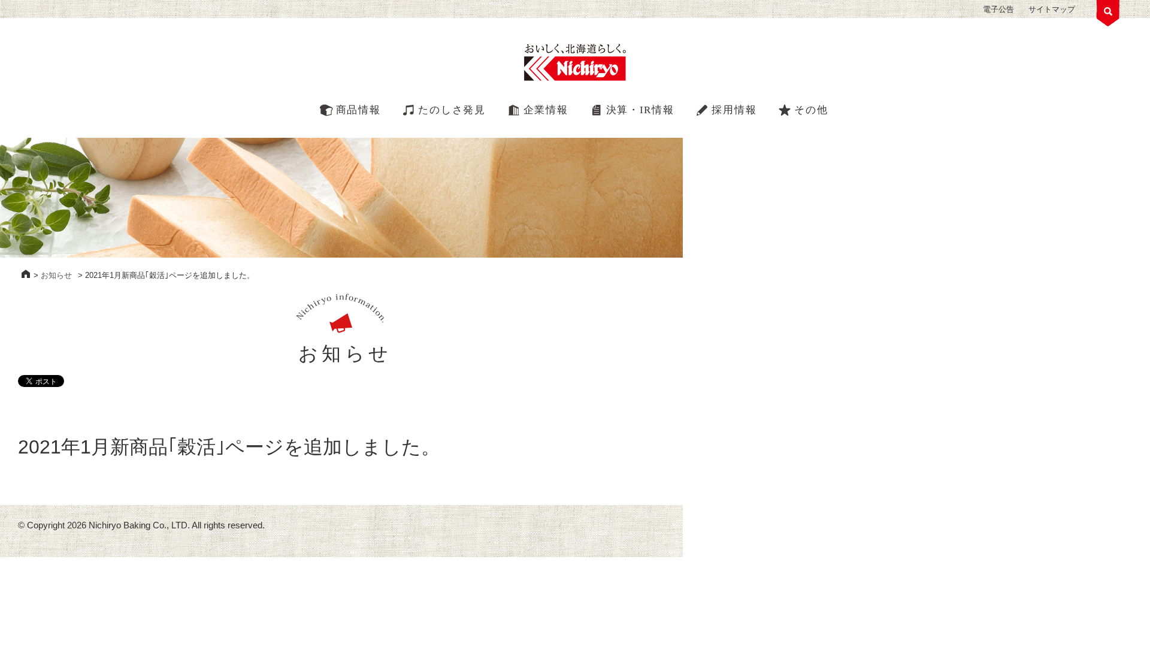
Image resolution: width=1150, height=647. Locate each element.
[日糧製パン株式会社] (575, 63)
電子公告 (998, 9)
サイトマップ (1051, 9)
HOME (25, 273)
